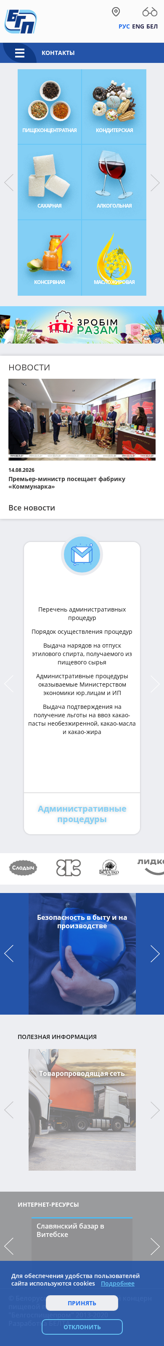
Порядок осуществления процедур (82, 631)
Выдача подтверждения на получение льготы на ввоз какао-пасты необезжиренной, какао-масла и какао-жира (82, 719)
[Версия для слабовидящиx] (150, 11)
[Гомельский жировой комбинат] (68, 868)
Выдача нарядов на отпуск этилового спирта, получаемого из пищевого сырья (82, 653)
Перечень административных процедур (82, 613)
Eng (138, 26)
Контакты (58, 53)
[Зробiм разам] (82, 328)
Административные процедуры (82, 814)
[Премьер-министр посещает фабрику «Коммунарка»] (82, 420)
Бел (152, 26)
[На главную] (20, 21)
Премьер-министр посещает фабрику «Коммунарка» (66, 482)
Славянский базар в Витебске (70, 1230)
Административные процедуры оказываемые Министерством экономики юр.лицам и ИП (82, 684)
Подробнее (118, 1283)
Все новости (31, 507)
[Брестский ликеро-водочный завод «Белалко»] (109, 868)
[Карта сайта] (116, 11)
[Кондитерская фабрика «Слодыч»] (23, 868)
